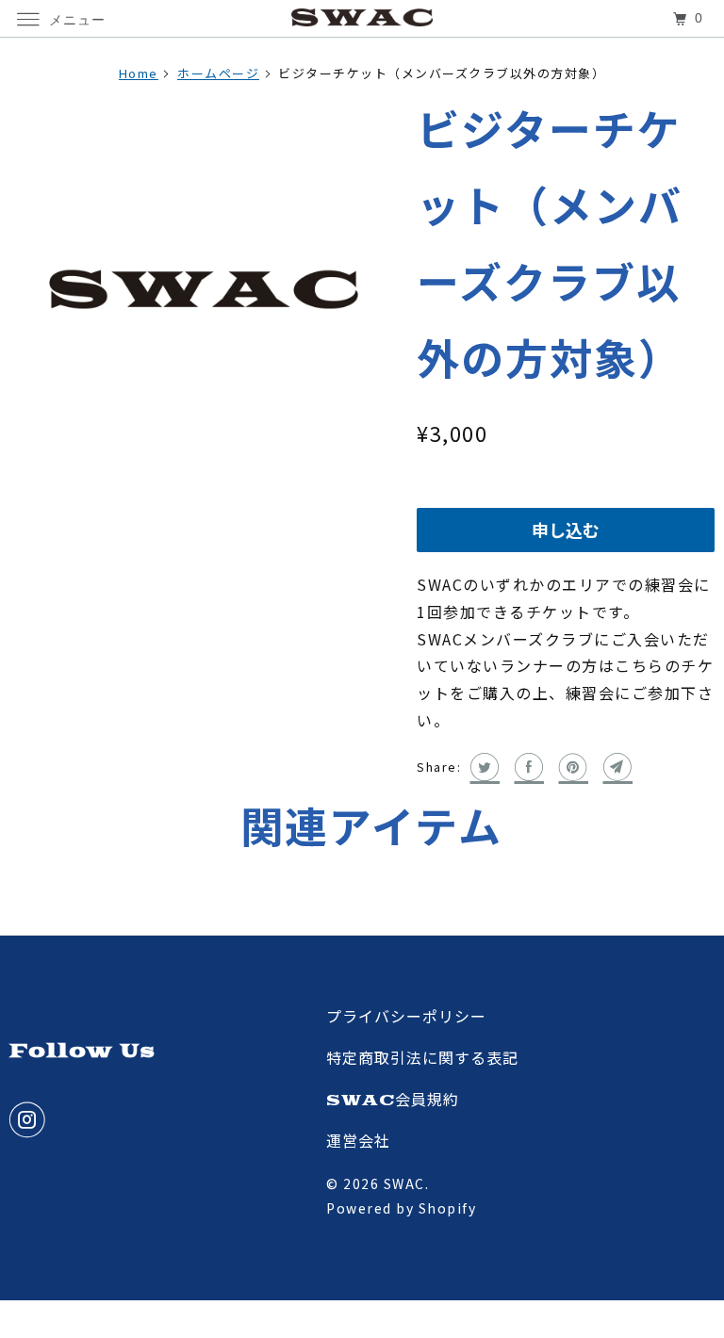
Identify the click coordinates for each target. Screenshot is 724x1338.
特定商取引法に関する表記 (422, 1059)
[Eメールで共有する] (616, 767)
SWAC (404, 1183)
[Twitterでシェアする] (483, 767)
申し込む (566, 532)
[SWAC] (362, 18)
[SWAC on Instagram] (31, 1120)
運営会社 (358, 1142)
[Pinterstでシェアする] (571, 767)
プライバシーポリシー (406, 1017)
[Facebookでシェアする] (527, 767)
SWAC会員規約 (392, 1100)
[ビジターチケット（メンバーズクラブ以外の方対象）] (203, 289)
